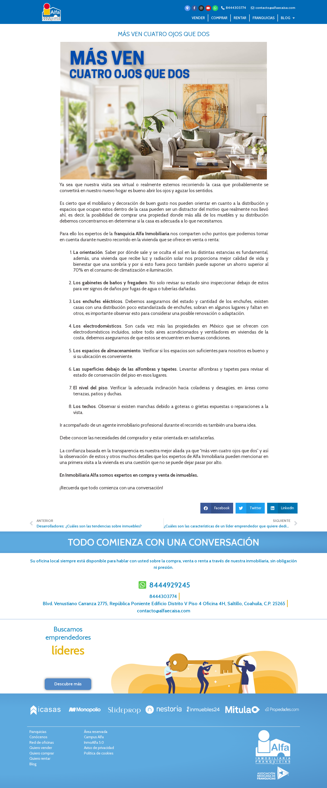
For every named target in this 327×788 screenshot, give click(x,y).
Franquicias (264, 18)
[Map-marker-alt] (187, 8)
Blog (285, 18)
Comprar (219, 18)
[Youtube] (208, 8)
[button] (216, 508)
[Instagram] (201, 8)
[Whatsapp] (215, 8)
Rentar (240, 18)
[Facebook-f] (194, 8)
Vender (198, 18)
